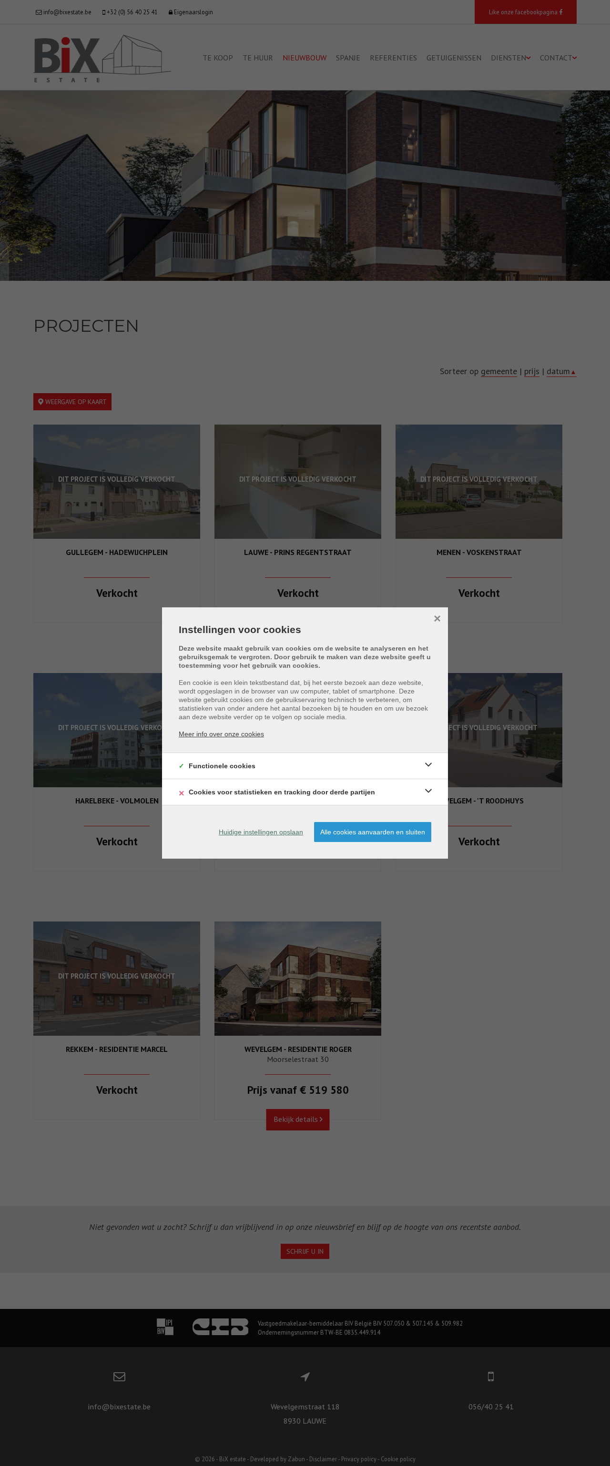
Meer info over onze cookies (221, 734)
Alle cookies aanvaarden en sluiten (372, 832)
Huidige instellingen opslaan (261, 832)
